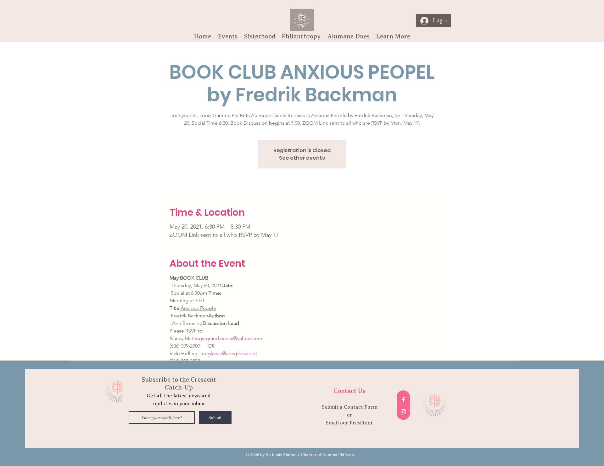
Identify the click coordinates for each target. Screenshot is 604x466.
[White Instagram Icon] (403, 411)
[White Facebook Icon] (403, 399)
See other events (302, 158)
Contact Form (361, 407)
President (362, 423)
